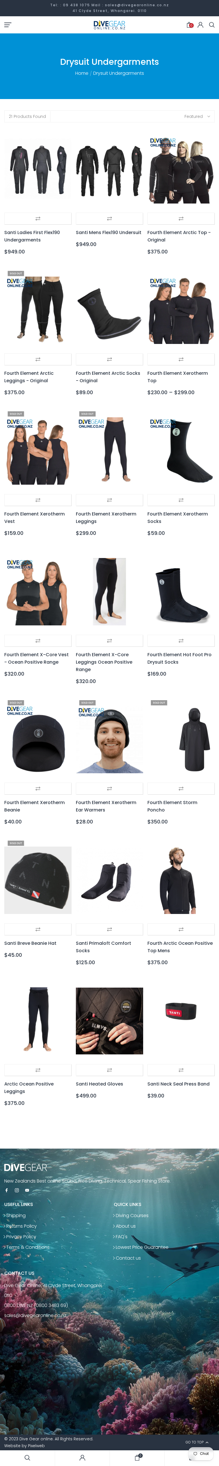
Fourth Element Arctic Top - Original (179, 236)
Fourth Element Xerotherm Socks (177, 518)
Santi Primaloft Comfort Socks (103, 947)
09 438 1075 (76, 5)
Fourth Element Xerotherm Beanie (34, 806)
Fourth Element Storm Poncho (172, 806)
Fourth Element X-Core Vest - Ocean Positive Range (36, 658)
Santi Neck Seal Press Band (178, 1084)
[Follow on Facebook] (6, 1190)
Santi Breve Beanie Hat (30, 943)
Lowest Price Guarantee (142, 1247)
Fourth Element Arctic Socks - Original (108, 377)
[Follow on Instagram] (17, 1190)
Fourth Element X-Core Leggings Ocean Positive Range (104, 662)
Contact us (128, 1258)
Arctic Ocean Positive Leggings (29, 1088)
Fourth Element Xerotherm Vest (34, 518)
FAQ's (121, 1236)
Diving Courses (132, 1215)
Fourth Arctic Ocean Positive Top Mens (180, 947)
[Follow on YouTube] (27, 1190)
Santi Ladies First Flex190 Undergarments (32, 236)
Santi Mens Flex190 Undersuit (108, 232)
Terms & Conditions (28, 1247)
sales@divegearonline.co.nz (137, 5)
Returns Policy (21, 1226)
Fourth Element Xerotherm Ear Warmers (106, 806)
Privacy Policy (21, 1236)
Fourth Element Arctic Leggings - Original (29, 377)
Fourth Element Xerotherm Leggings (106, 518)
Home (81, 73)
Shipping (16, 1215)
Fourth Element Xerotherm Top (177, 377)
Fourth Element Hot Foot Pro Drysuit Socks (179, 658)
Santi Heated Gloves (99, 1084)
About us (126, 1226)
